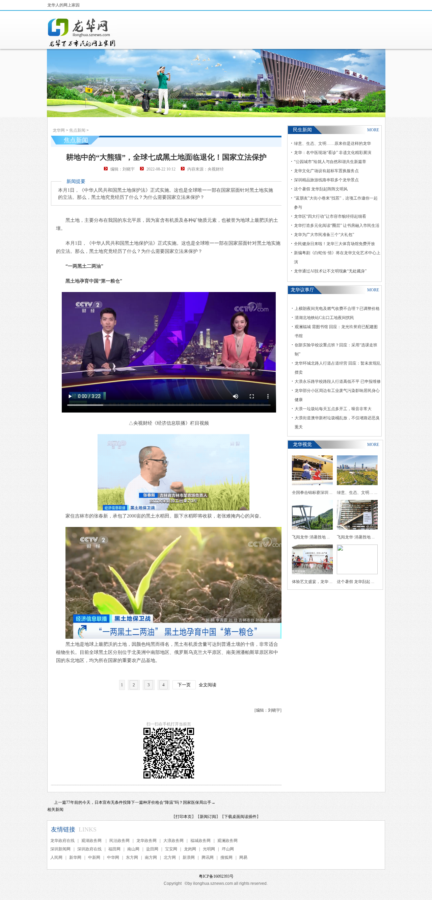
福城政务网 (200, 840)
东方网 (132, 857)
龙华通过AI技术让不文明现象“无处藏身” (330, 271)
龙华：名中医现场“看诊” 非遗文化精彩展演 (332, 152)
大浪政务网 (173, 840)
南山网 (133, 849)
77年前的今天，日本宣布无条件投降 (98, 802)
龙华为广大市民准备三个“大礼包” (324, 234)
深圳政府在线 (89, 849)
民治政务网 (119, 840)
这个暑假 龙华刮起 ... (355, 581)
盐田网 (152, 849)
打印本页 (184, 816)
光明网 (209, 849)
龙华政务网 (146, 840)
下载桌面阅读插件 (240, 816)
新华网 (75, 857)
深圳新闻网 (60, 849)
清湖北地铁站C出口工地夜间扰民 (324, 317)
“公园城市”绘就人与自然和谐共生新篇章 (330, 161)
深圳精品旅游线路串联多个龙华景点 (326, 180)
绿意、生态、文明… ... (357, 492)
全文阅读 (207, 684)
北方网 (170, 857)
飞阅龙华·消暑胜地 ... (311, 537)
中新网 (94, 857)
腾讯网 (207, 857)
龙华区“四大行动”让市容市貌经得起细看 (330, 216)
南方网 (151, 857)
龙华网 (59, 130)
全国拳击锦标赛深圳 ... (312, 492)
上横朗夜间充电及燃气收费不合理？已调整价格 (337, 308)
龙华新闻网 (82, 32)
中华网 (113, 857)
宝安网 (171, 849)
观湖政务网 (92, 840)
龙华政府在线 (62, 840)
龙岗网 (190, 849)
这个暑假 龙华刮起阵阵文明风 (321, 189)
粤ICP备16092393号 (216, 876)
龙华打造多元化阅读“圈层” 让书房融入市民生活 (336, 225)
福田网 (114, 849)
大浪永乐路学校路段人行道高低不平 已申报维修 (338, 381)
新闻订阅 (208, 816)
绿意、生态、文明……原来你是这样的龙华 (332, 143)
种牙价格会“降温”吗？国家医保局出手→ (179, 802)
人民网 (56, 857)
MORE (373, 130)
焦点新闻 (77, 130)
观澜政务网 (227, 840)
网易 (243, 857)
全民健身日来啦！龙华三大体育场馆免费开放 (334, 243)
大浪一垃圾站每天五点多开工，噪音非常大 (333, 408)
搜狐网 (226, 857)
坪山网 (228, 849)
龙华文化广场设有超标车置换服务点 (326, 170)
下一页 (184, 684)
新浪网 (189, 857)
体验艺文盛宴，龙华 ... (312, 581)
